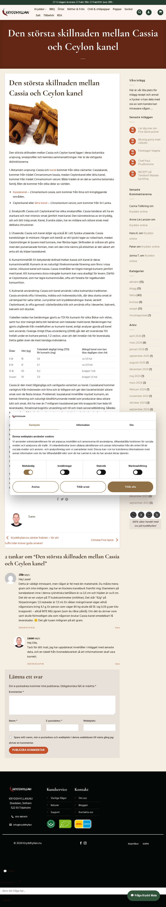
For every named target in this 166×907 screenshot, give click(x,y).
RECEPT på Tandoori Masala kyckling (148, 175)
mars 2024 (135, 383)
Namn (13, 721)
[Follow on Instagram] (85, 843)
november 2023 (138, 396)
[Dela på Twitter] (62, 499)
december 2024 (138, 369)
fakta (132, 295)
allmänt (134, 282)
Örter (61, 9)
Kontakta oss (86, 812)
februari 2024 (137, 389)
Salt (38, 15)
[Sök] (139, 12)
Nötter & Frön (76, 9)
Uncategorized (138, 315)
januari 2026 (136, 349)
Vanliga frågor (58, 798)
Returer (55, 805)
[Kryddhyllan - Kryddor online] (16, 12)
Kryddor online (138, 211)
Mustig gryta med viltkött (149, 141)
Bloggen (83, 805)
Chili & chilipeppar (99, 9)
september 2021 (139, 503)
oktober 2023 (137, 402)
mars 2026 (135, 342)
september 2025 (139, 356)
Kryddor (39, 9)
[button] (149, 12)
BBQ (52, 9)
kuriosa (133, 302)
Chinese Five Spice (102, 540)
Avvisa (36, 486)
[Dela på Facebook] (57, 499)
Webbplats (89, 721)
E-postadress (54, 721)
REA (59, 15)
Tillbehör (48, 15)
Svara (117, 627)
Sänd (6, 900)
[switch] (64, 472)
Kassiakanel (20, 192)
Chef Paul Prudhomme (146, 162)
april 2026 (135, 336)
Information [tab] (83, 425)
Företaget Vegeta (149, 151)
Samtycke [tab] (34, 425)
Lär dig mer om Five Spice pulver (148, 130)
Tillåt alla (130, 486)
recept (133, 309)
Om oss (83, 798)
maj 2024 (135, 376)
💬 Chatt (8, 871)
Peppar (117, 9)
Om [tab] (132, 425)
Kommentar (16, 692)
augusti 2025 (137, 362)
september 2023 (139, 409)
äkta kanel (41, 203)
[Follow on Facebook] (80, 843)
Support (55, 812)
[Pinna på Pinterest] (66, 499)
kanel (53, 170)
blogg (132, 288)
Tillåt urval (83, 486)
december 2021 (138, 496)
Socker (128, 9)
